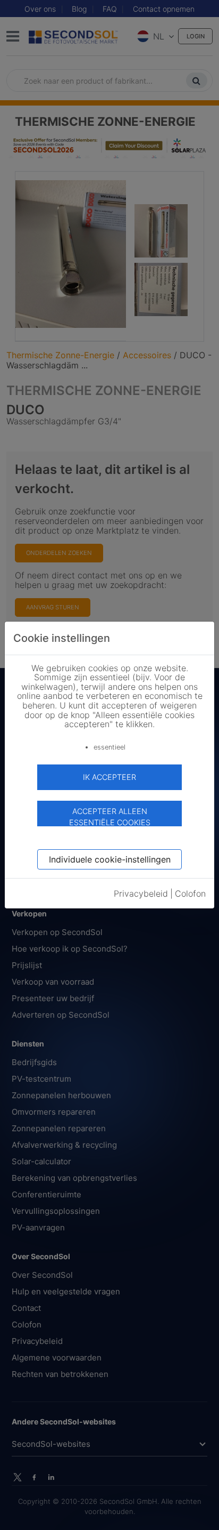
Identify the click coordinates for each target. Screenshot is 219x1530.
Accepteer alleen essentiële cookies (109, 816)
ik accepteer (109, 777)
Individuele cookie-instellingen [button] (110, 859)
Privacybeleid (141, 893)
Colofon (190, 893)
